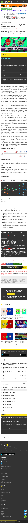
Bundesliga (3, 479)
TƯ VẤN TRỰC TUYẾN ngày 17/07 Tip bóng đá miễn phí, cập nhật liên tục (15, 418)
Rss (10, 468)
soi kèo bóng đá (11, 282)
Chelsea (2, 490)
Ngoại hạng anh (10, 281)
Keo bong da (3, 511)
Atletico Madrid (3, 500)
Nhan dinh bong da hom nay (6, 516)
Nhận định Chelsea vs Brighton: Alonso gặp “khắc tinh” (20, 330)
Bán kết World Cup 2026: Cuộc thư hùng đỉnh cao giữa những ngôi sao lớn (15, 70)
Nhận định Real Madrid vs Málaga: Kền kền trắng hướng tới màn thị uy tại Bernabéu (7, 317)
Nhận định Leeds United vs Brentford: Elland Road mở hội (7, 329)
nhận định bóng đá (19, 281)
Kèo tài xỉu (3, 514)
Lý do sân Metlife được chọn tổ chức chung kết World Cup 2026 (14, 65)
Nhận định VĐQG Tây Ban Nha (9, 401)
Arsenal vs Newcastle (13, 280)
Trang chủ (3, 22)
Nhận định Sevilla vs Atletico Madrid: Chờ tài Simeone (14, 387)
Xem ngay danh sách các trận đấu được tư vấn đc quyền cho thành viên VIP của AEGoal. (13, 260)
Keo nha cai (3, 513)
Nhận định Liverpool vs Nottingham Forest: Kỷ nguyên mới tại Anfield (19, 343)
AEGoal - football (5, 468)
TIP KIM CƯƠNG (7, 58)
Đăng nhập (19, 1)
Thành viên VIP (23, 54)
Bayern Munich (3, 494)
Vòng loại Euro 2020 (4, 481)
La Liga (2, 477)
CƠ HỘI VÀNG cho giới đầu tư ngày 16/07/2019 (11, 421)
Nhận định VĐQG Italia (7, 407)
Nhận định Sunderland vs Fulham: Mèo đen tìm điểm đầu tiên (20, 317)
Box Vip (5, 55)
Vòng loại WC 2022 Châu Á (6, 482)
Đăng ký (25, 1)
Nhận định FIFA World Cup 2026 (9, 392)
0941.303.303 (17, 297)
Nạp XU (4, 8)
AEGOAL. (3, 274)
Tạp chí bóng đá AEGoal (8, 437)
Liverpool (2, 495)
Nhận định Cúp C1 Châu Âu (8, 395)
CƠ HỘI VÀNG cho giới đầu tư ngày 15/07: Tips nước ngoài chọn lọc (14, 425)
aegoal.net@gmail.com (6, 466)
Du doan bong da (4, 510)
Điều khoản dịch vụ (4, 464)
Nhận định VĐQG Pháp (7, 410)
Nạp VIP (3, 263)
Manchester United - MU (5, 492)
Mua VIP (9, 8)
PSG (1, 498)
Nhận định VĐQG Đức (7, 404)
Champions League (4, 476)
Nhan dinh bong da (4, 508)
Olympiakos (3, 501)
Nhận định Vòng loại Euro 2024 (9, 398)
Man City (2, 489)
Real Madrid (3, 487)
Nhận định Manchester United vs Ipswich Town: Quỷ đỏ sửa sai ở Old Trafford (7, 343)
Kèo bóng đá (3, 506)
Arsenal (21, 280)
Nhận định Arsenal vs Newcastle (10, 279)
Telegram (4, 463)
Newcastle (4, 281)
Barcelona (3, 497)
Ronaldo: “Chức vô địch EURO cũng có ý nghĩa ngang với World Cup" (14, 80)
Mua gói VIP (9, 263)
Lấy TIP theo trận (6, 62)
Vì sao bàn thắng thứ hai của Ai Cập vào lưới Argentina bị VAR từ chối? (15, 75)
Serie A (2, 474)
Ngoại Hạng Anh (13, 210)
